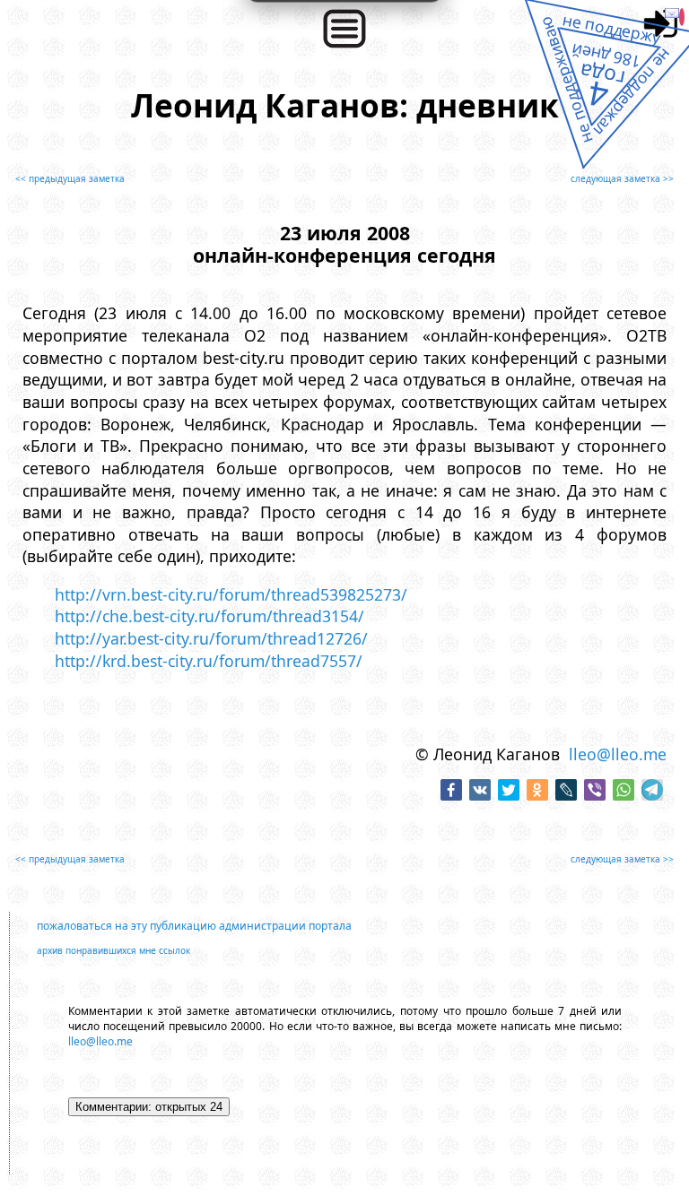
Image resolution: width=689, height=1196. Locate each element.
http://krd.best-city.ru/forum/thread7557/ (208, 661)
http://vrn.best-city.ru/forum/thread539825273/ (231, 594)
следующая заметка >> (622, 178)
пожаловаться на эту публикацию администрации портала (194, 925)
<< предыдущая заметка (70, 178)
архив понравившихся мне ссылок (113, 950)
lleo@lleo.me (618, 754)
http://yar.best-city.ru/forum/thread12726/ (211, 638)
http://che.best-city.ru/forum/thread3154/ (209, 616)
